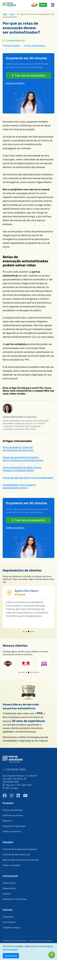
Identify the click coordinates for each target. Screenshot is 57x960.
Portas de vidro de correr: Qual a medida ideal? (28, 477)
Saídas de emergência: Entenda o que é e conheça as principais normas (23, 459)
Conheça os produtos (15, 83)
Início (5, 14)
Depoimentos (9, 888)
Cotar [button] (43, 5)
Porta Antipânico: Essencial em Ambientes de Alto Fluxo (18, 449)
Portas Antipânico (12, 46)
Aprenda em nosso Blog (14, 899)
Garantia (7, 821)
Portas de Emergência (35, 46)
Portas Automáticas (13, 810)
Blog (12, 14)
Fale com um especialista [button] (29, 75)
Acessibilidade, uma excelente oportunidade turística (19, 486)
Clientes (7, 894)
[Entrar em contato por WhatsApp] (51, 954)
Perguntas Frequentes (14, 826)
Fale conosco (9, 922)
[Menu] (52, 4)
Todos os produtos (12, 831)
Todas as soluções (12, 865)
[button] (23, 631)
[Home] (9, 4)
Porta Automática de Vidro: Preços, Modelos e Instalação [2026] (22, 469)
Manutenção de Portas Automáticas (21, 860)
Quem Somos (9, 883)
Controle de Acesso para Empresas (20, 849)
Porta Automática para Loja (16, 854)
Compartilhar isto (15, 40)
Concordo (11, 955)
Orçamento (8, 917)
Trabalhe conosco (11, 927)
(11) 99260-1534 (16, 769)
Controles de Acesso (13, 815)
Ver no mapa (12, 788)
